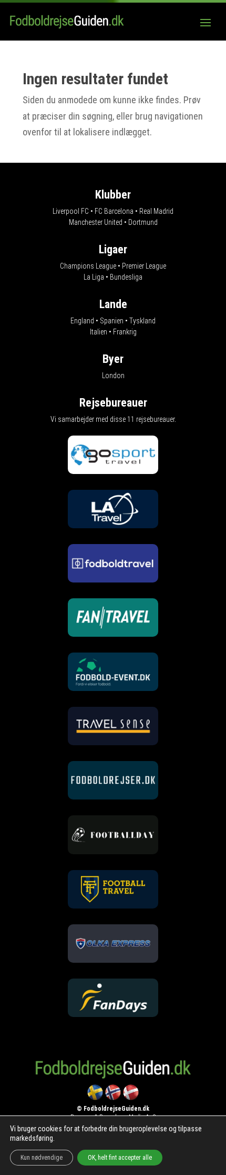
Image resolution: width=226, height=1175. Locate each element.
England (82, 321)
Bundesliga (126, 277)
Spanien (112, 321)
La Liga (94, 277)
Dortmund (143, 222)
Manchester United (95, 222)
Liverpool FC (71, 211)
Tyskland (142, 321)
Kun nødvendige (41, 1157)
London (113, 375)
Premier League (144, 266)
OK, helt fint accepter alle (120, 1157)
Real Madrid (156, 211)
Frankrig (125, 332)
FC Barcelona (114, 211)
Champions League (88, 266)
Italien (98, 332)
